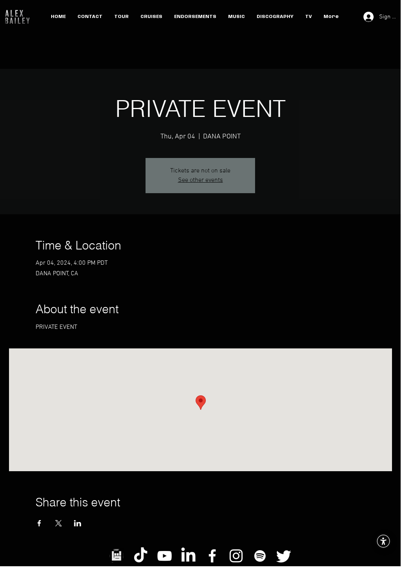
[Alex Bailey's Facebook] (212, 556)
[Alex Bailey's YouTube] (164, 556)
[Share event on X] (58, 523)
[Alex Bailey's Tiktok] (140, 556)
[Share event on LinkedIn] (77, 523)
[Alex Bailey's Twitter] (284, 556)
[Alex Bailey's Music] (260, 556)
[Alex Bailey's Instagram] (236, 556)
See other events (200, 180)
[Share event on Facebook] (39, 523)
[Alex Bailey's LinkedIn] (188, 556)
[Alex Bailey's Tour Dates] (117, 556)
